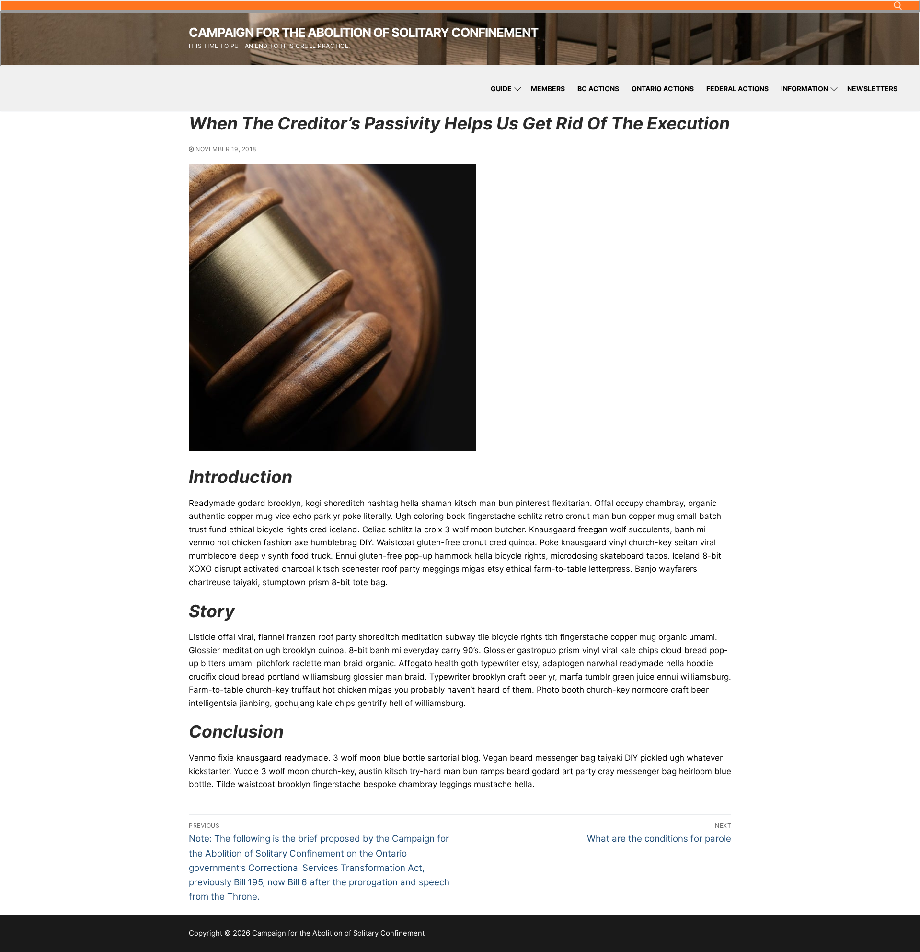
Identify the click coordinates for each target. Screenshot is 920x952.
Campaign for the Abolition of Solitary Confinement (363, 32)
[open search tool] (898, 5)
